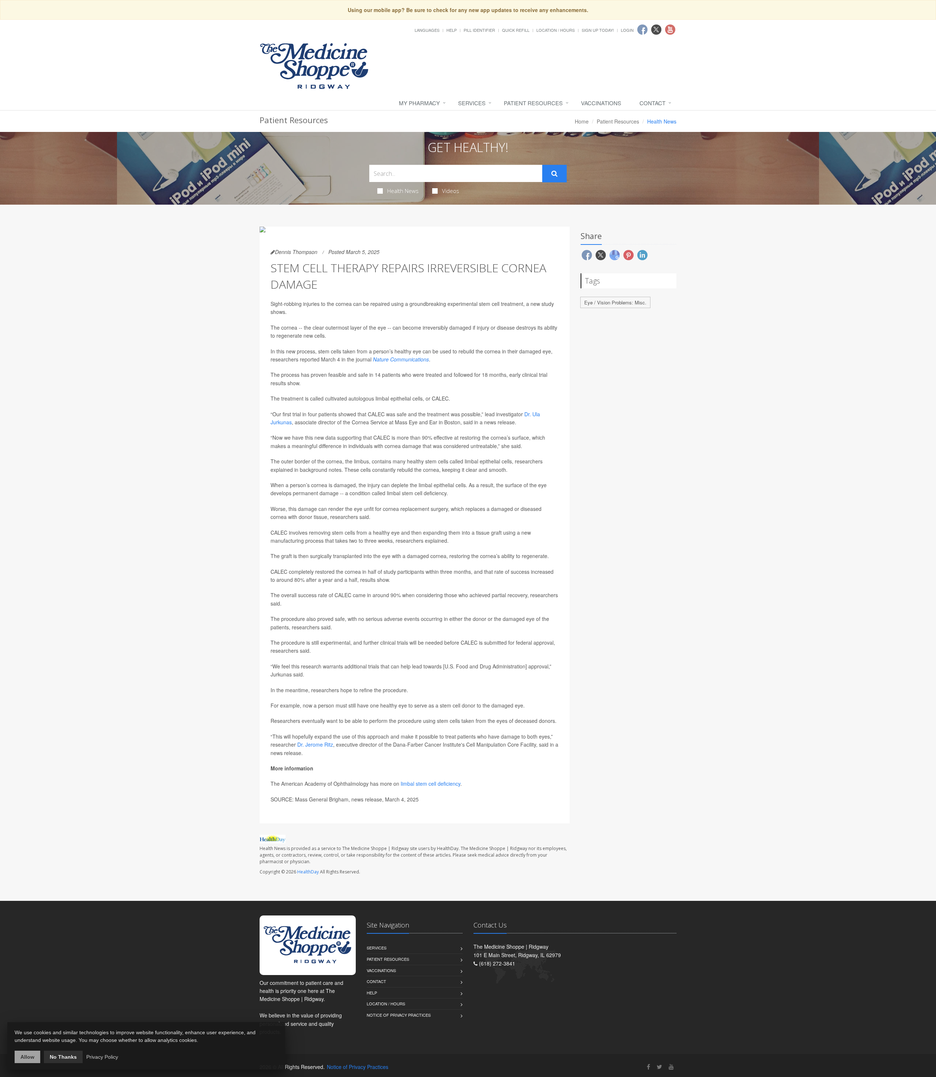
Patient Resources (533, 103)
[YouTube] (671, 1066)
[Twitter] (659, 1066)
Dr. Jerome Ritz (315, 744)
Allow (27, 1057)
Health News (403, 190)
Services (472, 103)
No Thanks (63, 1057)
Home (582, 121)
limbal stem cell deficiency (430, 783)
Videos (450, 190)
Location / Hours (555, 30)
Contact (652, 103)
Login (627, 30)
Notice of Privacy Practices (399, 1015)
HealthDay (308, 872)
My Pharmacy (419, 103)
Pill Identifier (479, 30)
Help (451, 30)
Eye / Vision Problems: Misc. (615, 302)
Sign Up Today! (598, 30)
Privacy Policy (102, 1057)
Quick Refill (515, 30)
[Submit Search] (554, 173)
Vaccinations (601, 103)
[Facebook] (648, 1066)
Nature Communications (401, 359)
